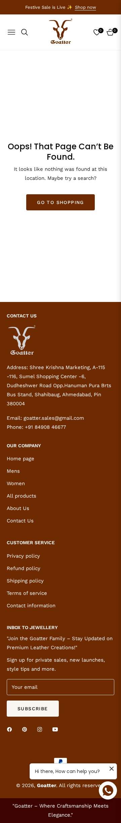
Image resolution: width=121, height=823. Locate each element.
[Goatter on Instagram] (41, 729)
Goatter (46, 785)
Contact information (31, 606)
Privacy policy (23, 556)
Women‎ (16, 483)
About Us (18, 508)
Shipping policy (25, 581)
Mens (13, 471)
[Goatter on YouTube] (56, 729)
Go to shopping (60, 202)
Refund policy (23, 568)
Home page (20, 459)
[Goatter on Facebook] (11, 729)
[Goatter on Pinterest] (26, 729)
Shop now (85, 7)
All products (21, 496)
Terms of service (27, 593)
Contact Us (20, 521)
